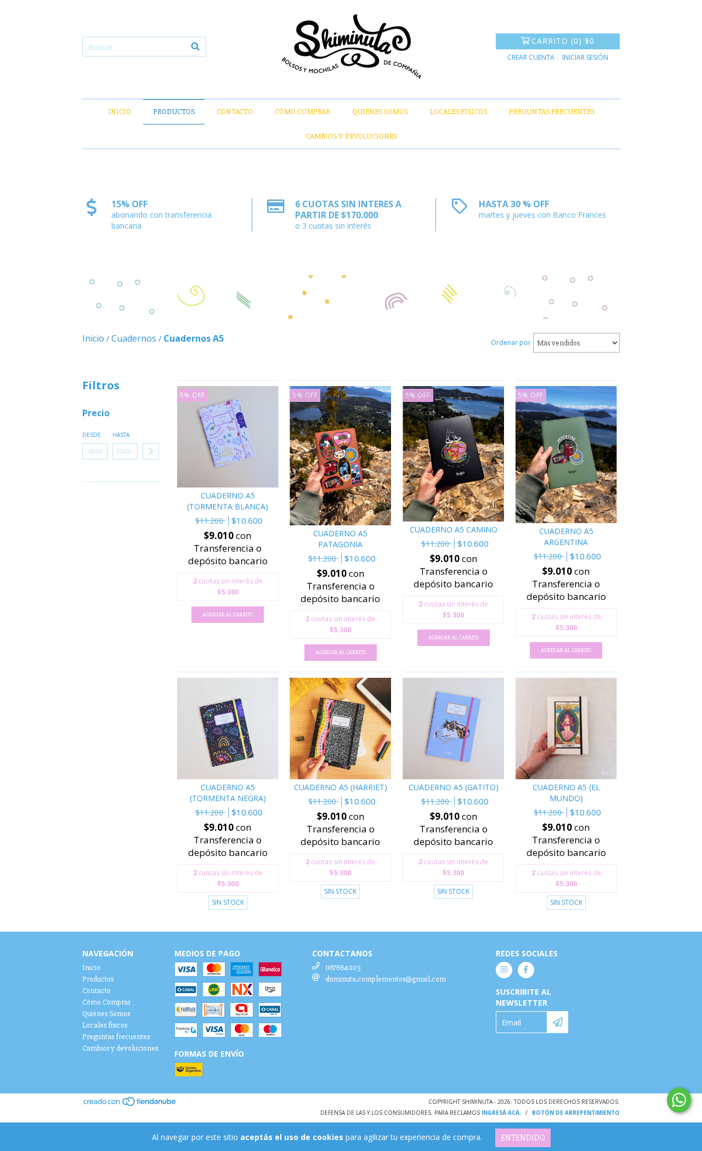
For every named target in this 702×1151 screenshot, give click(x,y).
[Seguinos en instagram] (504, 970)
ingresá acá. (501, 1112)
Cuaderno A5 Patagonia (340, 538)
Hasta (120, 435)
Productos (174, 111)
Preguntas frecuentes (552, 111)
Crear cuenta (530, 57)
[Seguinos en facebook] (526, 970)
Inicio (119, 111)
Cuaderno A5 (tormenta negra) (228, 792)
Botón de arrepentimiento (576, 1112)
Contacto (235, 111)
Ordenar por (511, 342)
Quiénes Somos (380, 111)
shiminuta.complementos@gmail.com (385, 979)
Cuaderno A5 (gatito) (454, 787)
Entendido (523, 1138)
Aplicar (151, 451)
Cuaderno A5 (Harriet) (340, 787)
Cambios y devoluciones (351, 136)
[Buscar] (195, 46)
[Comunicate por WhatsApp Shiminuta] (679, 1100)
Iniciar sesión (585, 57)
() (563, 41)
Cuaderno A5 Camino (453, 529)
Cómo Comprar (302, 111)
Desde (91, 435)
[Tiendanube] (130, 1105)
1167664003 (342, 967)
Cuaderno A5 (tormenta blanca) (227, 501)
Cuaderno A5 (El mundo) (566, 792)
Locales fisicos (458, 111)
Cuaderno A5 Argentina (566, 536)
